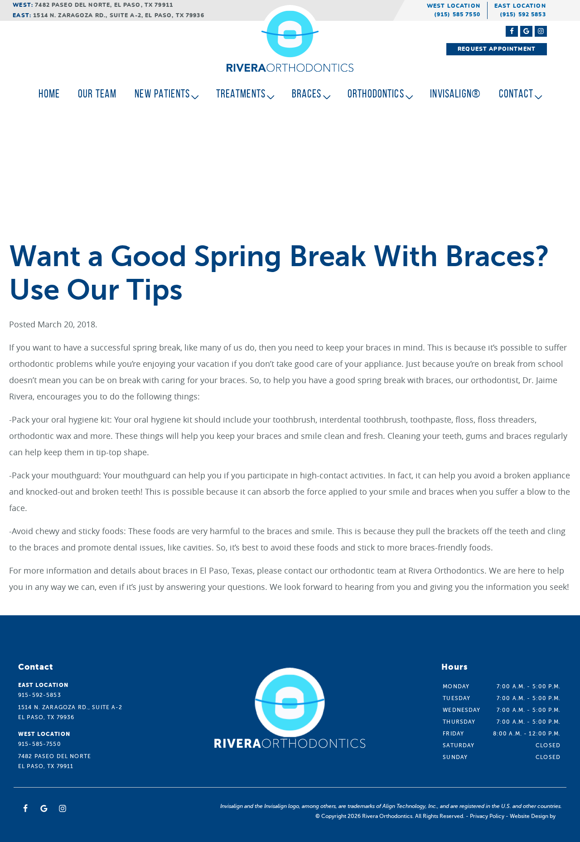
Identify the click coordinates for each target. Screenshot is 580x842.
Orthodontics (376, 94)
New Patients (162, 94)
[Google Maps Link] (526, 31)
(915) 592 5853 (523, 14)
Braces (307, 94)
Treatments (241, 94)
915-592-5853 (39, 695)
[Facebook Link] (512, 31)
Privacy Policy (487, 816)
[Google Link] (44, 808)
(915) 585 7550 (457, 14)
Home (49, 94)
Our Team (97, 94)
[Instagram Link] (541, 31)
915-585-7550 (39, 744)
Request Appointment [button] (497, 49)
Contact (516, 94)
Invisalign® (455, 94)
